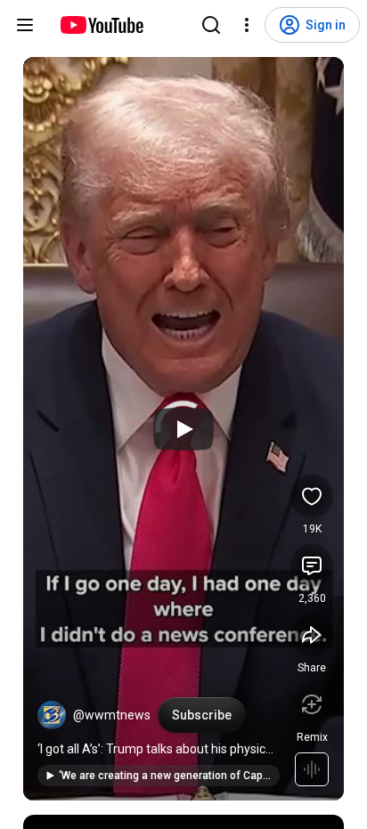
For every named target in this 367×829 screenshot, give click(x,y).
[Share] (311, 635)
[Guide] (25, 25)
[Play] (183, 429)
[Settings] (246, 25)
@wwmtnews (112, 715)
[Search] (211, 25)
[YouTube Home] (101, 25)
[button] (51, 715)
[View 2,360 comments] (311, 565)
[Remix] (311, 704)
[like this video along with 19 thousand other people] (311, 496)
